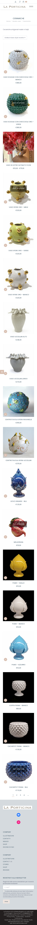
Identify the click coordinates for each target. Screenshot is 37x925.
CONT (5, 861)
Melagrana (18, 542)
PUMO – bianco (18, 624)
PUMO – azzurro (18, 665)
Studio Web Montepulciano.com (20, 920)
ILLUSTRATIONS (8, 859)
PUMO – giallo (18, 583)
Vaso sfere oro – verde (18, 250)
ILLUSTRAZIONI (8, 836)
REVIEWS (6, 870)
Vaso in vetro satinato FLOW (18, 165)
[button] (31, 71)
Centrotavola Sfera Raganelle (18, 419)
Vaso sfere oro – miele (18, 207)
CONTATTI (6, 838)
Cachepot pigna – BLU (18, 787)
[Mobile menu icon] (31, 6)
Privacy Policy (11, 916)
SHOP (5, 844)
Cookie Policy (20, 916)
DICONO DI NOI (8, 847)
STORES (6, 864)
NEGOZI (6, 841)
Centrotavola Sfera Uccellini (18, 460)
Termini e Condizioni (27, 915)
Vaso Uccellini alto (18, 337)
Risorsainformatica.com (20, 923)
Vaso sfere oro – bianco (18, 295)
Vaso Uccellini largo (18, 379)
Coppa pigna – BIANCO (18, 705)
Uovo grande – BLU (18, 501)
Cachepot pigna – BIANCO (18, 746)
